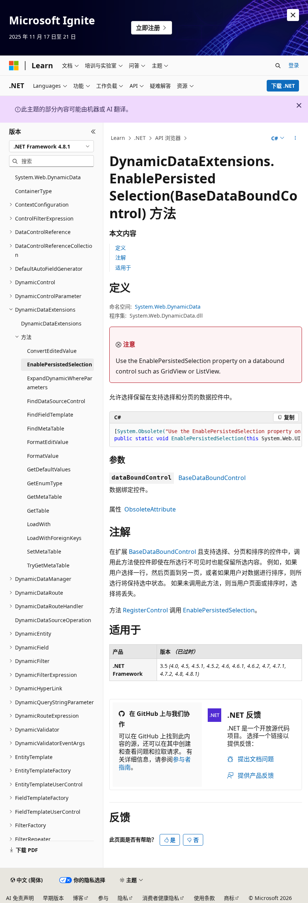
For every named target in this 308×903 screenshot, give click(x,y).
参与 (103, 898)
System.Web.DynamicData (168, 306)
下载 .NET (283, 85)
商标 (229, 898)
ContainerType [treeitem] (33, 191)
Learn (118, 137)
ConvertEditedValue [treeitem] (52, 350)
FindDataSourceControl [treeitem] (56, 401)
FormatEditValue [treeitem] (47, 442)
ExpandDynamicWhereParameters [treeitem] (59, 383)
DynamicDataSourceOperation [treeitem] (53, 620)
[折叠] (93, 132)
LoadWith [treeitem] (39, 524)
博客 (78, 898)
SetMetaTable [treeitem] (44, 551)
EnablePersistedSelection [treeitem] (59, 364)
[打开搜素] (277, 65)
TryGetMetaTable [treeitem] (48, 565)
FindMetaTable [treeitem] (45, 428)
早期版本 (53, 898)
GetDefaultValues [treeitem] (49, 469)
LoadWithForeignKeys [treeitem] (54, 538)
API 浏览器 (168, 137)
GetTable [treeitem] (38, 510)
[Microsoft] (14, 65)
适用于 (123, 267)
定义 (120, 247)
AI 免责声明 (20, 898)
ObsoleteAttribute (150, 509)
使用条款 (204, 898)
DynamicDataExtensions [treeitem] (51, 323)
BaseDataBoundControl (212, 478)
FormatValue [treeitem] (43, 455)
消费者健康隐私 (160, 898)
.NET (140, 137)
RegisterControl (145, 610)
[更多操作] (295, 138)
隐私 (123, 898)
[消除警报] (293, 15)
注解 (120, 257)
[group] (205, 435)
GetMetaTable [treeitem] (44, 496)
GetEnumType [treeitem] (44, 483)
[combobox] (51, 146)
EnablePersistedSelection (219, 610)
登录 (293, 65)
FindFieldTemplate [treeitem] (50, 414)
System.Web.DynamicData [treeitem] (48, 177)
